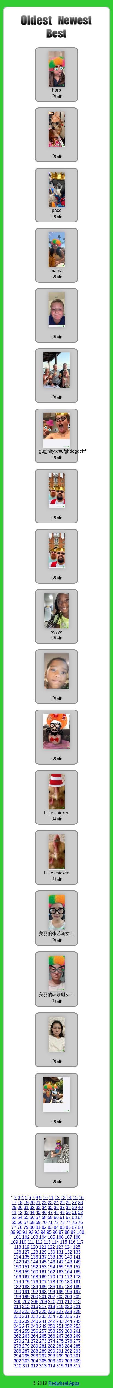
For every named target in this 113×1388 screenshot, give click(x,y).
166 (17, 1276)
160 (34, 1272)
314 (51, 1366)
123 (59, 1247)
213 (77, 1301)
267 (60, 1336)
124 (68, 1247)
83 (50, 1227)
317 (77, 1366)
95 (49, 1232)
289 (43, 1351)
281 (43, 1346)
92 (31, 1232)
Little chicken (56, 812)
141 (77, 1257)
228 (68, 1311)
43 (26, 1212)
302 (17, 1361)
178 (51, 1281)
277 (77, 1341)
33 (38, 1207)
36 (56, 1207)
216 (34, 1306)
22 (44, 1202)
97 (61, 1232)
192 (34, 1291)
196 (68, 1291)
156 (68, 1267)
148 (68, 1262)
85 (62, 1227)
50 (68, 1212)
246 (17, 1326)
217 (43, 1306)
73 (62, 1222)
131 (60, 1252)
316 (68, 1366)
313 (43, 1366)
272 (34, 1341)
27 (74, 1202)
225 (43, 1311)
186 (51, 1286)
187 (60, 1286)
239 (26, 1321)
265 (43, 1336)
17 (14, 1202)
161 (43, 1272)
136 (34, 1257)
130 (51, 1252)
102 (26, 1237)
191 (26, 1291)
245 (77, 1321)
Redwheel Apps (63, 1383)
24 (56, 1202)
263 (26, 1336)
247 (26, 1326)
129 (43, 1252)
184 (34, 1286)
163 (60, 1272)
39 (74, 1207)
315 (60, 1366)
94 (43, 1232)
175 (26, 1281)
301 (77, 1356)
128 (34, 1252)
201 (43, 1296)
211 (60, 1301)
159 (26, 1272)
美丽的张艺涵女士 (56, 933)
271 (26, 1341)
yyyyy (56, 632)
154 (51, 1267)
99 (73, 1232)
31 (26, 1207)
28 (80, 1202)
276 (68, 1341)
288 (34, 1351)
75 (74, 1222)
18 (20, 1202)
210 (51, 1301)
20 (32, 1202)
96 (55, 1232)
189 (77, 1286)
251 (60, 1326)
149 (77, 1262)
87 (74, 1227)
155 (60, 1267)
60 (56, 1217)
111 (30, 1242)
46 (44, 1212)
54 (20, 1217)
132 (68, 1252)
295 (26, 1356)
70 (44, 1222)
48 (56, 1212)
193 (43, 1291)
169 (43, 1276)
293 (77, 1351)
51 (74, 1212)
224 (34, 1311)
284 (68, 1346)
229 (77, 1311)
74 (68, 1222)
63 (74, 1217)
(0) (54, 95)
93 (37, 1232)
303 (26, 1361)
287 (26, 1351)
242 (51, 1321)
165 (77, 1272)
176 (34, 1281)
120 (34, 1247)
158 (17, 1272)
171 (60, 1276)
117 (80, 1242)
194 (51, 1291)
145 (43, 1262)
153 (43, 1267)
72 (56, 1222)
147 (60, 1262)
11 (51, 1197)
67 (26, 1222)
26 (68, 1202)
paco (56, 210)
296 (34, 1356)
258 (51, 1331)
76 (80, 1222)
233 (43, 1316)
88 (80, 1227)
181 (77, 1281)
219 (60, 1306)
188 (68, 1286)
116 (71, 1242)
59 (50, 1217)
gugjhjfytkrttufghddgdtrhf (62, 451)
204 (68, 1296)
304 (34, 1361)
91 (24, 1232)
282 (51, 1346)
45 (38, 1212)
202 (51, 1296)
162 (51, 1272)
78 (20, 1227)
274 (51, 1341)
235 (60, 1316)
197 (77, 1291)
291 (60, 1351)
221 (77, 1306)
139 (60, 1257)
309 (77, 1361)
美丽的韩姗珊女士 (56, 994)
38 (68, 1207)
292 (68, 1351)
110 (22, 1242)
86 (68, 1227)
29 (14, 1207)
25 (62, 1202)
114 (55, 1242)
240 (34, 1321)
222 (17, 1311)
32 (32, 1207)
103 (34, 1237)
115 (63, 1242)
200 (34, 1296)
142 (17, 1262)
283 (60, 1346)
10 (45, 1197)
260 (68, 1331)
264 (34, 1336)
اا (56, 752)
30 (20, 1207)
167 (26, 1276)
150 (17, 1267)
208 (34, 1301)
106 (60, 1237)
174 (17, 1281)
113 (47, 1242)
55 (26, 1217)
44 (32, 1212)
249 (43, 1326)
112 (39, 1242)
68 (32, 1222)
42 (20, 1212)
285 (77, 1346)
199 (26, 1296)
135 (26, 1257)
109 (14, 1242)
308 (68, 1361)
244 (68, 1321)
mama (56, 270)
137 (43, 1257)
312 (34, 1366)
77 (14, 1227)
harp (56, 90)
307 (60, 1361)
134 (17, 1257)
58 (44, 1217)
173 (77, 1276)
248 (34, 1326)
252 (68, 1326)
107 (68, 1237)
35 (50, 1207)
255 (26, 1331)
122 (51, 1247)
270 (17, 1341)
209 (43, 1301)
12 (57, 1197)
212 (68, 1301)
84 (56, 1227)
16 (81, 1197)
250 (51, 1326)
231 (26, 1316)
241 (43, 1321)
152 (34, 1267)
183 (26, 1286)
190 (17, 1291)
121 (42, 1247)
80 (32, 1227)
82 (44, 1227)
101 (17, 1237)
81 (38, 1227)
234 (51, 1316)
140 (68, 1257)
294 (17, 1356)
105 (51, 1237)
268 (68, 1336)
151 (26, 1267)
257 (43, 1331)
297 (43, 1356)
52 (80, 1212)
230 (17, 1316)
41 (14, 1212)
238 (17, 1321)
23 (50, 1202)
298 (51, 1356)
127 (26, 1252)
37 (62, 1207)
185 (43, 1286)
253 (77, 1326)
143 (26, 1262)
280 (34, 1346)
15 (75, 1197)
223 (26, 1311)
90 (18, 1232)
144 (34, 1262)
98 (67, 1232)
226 (51, 1311)
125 (76, 1247)
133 (77, 1252)
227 (60, 1311)
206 (17, 1301)
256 (34, 1331)
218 (51, 1306)
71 (50, 1222)
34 (44, 1207)
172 (68, 1276)
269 (77, 1336)
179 (60, 1281)
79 (26, 1227)
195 (60, 1291)
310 (17, 1366)
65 (14, 1222)
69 (38, 1222)
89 (12, 1232)
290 (51, 1351)
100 (80, 1232)
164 (68, 1272)
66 (20, 1222)
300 (68, 1356)
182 (17, 1286)
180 (68, 1281)
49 (62, 1212)
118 (17, 1247)
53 (14, 1217)
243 (60, 1321)
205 (77, 1296)
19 (26, 1202)
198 (17, 1296)
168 (34, 1276)
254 (17, 1331)
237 (77, 1316)
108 (77, 1237)
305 (43, 1361)
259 (60, 1331)
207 (26, 1301)
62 (68, 1217)
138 (51, 1257)
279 (26, 1346)
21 (38, 1202)
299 (60, 1356)
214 (17, 1306)
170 (51, 1276)
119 (25, 1247)
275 (60, 1341)
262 (17, 1336)
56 (32, 1217)
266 (51, 1336)
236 (68, 1316)
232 (34, 1316)
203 (60, 1296)
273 (43, 1341)
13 (63, 1197)
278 (17, 1346)
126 (17, 1252)
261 (77, 1331)
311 (26, 1366)
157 (77, 1267)
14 (69, 1197)
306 (51, 1361)
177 (43, 1281)
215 (26, 1306)
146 (51, 1262)
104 (43, 1237)
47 (50, 1212)
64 (80, 1217)
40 (80, 1207)
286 (17, 1351)
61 (62, 1217)
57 (38, 1217)
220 (68, 1306)
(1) (54, 818)
